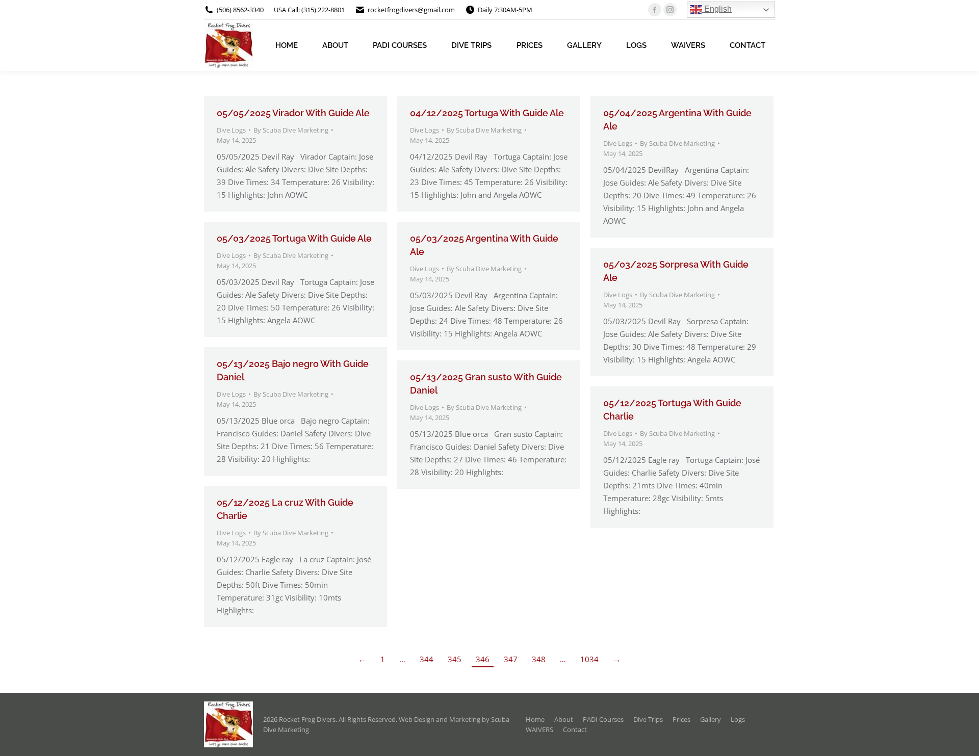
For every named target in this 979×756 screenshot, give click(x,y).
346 (483, 659)
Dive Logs (231, 130)
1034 (589, 659)
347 (511, 659)
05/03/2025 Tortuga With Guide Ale (294, 238)
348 (539, 659)
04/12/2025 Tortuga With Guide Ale (487, 113)
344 (426, 659)
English (717, 9)
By (290, 130)
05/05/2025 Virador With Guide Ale (293, 113)
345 (454, 659)
